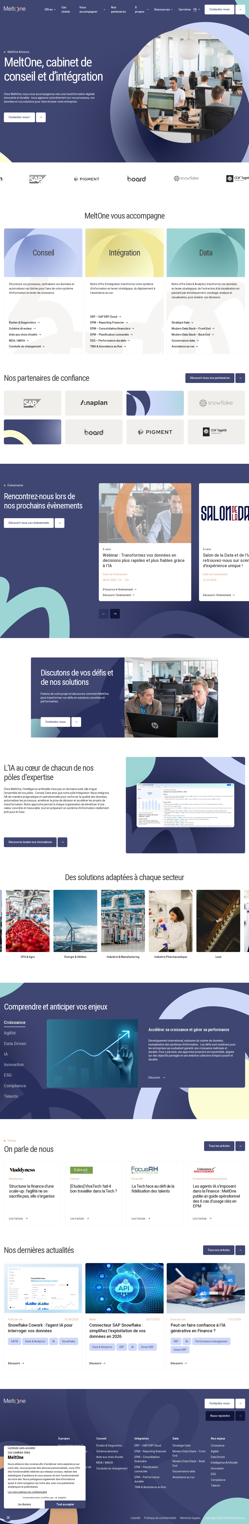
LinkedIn (135, 1518)
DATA (14, 1341)
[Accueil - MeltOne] (14, 9)
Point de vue (15, 1319)
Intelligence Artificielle (224, 1462)
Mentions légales (190, 1518)
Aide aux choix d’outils (109, 1457)
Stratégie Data (181, 1445)
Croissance (217, 1445)
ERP (121, 1347)
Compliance (218, 1479)
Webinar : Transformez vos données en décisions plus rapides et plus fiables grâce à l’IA (144, 560)
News (92, 1319)
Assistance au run (184, 1477)
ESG (213, 1474)
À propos (64, 1438)
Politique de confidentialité (160, 1518)
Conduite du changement (111, 1468)
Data (176, 1438)
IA (53, 1341)
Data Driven (218, 1457)
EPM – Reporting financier (150, 1451)
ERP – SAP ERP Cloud (147, 1445)
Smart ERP (147, 1347)
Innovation (217, 1468)
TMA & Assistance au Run (150, 1487)
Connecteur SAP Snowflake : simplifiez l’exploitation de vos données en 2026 (117, 1331)
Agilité (215, 1451)
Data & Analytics (35, 1341)
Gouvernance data (184, 1471)
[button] (115, 614)
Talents (215, 1485)
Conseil (101, 1438)
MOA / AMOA (104, 1462)
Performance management (211, 1341)
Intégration (141, 1438)
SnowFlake (68, 1341)
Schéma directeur (107, 1451)
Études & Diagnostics (109, 1445)
